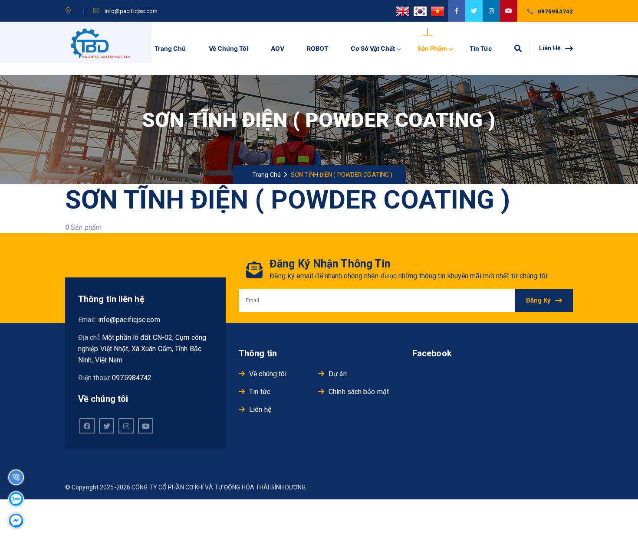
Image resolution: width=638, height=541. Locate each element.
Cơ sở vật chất (373, 48)
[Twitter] (106, 425)
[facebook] (456, 11)
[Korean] (422, 15)
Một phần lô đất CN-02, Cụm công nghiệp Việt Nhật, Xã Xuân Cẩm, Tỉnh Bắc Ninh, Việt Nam (142, 348)
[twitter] (474, 11)
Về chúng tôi (228, 48)
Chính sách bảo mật (359, 392)
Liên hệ (550, 48)
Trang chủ (170, 48)
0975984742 (555, 11)
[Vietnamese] (439, 15)
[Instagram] (126, 425)
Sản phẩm (432, 48)
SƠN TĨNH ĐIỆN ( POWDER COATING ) (341, 174)
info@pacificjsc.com (131, 11)
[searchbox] (518, 48)
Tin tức (481, 48)
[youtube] (508, 11)
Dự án (338, 374)
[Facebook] (87, 425)
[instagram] (491, 11)
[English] (404, 15)
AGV (277, 48)
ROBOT (317, 48)
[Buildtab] (103, 48)
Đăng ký (538, 300)
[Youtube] (145, 425)
